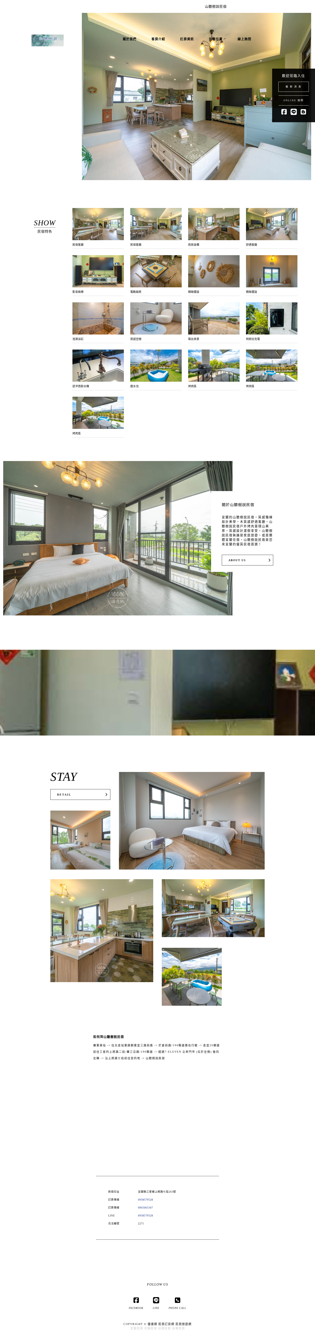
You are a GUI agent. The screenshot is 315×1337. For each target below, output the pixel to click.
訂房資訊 (187, 39)
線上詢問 (244, 39)
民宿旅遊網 (184, 1324)
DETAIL (64, 794)
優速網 (152, 1324)
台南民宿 (164, 1328)
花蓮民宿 (150, 1328)
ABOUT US (237, 560)
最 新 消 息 (294, 86)
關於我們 (129, 39)
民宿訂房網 (166, 1324)
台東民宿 (178, 1328)
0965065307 (145, 1207)
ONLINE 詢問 (294, 100)
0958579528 (145, 1199)
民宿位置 (216, 39)
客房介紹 (158, 39)
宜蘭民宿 (136, 1328)
